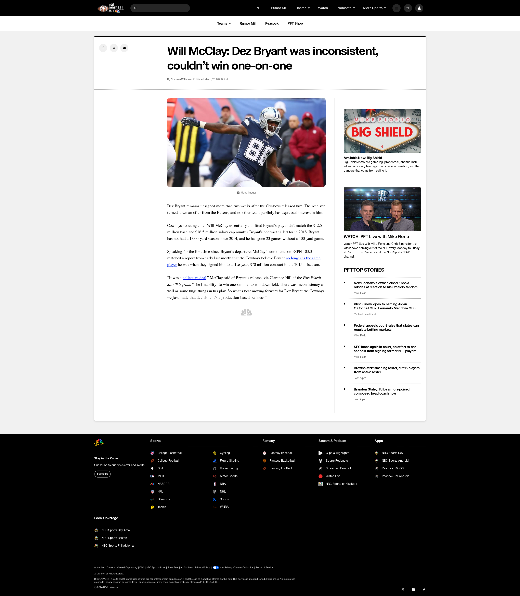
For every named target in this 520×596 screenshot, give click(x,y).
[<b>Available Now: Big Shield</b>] (382, 131)
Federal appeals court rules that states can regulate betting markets (386, 328)
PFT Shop (295, 24)
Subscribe (102, 473)
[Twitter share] (114, 48)
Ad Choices (186, 567)
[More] (396, 8)
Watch (323, 8)
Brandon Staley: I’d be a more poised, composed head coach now (382, 391)
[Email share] (124, 48)
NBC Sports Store (155, 567)
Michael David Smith (365, 314)
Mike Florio (360, 293)
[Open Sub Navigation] (309, 8)
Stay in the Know (106, 458)
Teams (222, 24)
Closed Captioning (127, 567)
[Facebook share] (103, 48)
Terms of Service (265, 567)
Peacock (272, 24)
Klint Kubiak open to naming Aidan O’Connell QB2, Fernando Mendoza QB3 (384, 306)
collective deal (194, 277)
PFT (259, 8)
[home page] (110, 8)
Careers (111, 567)
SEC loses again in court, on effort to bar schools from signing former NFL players (385, 349)
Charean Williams (181, 79)
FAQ (141, 567)
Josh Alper (360, 378)
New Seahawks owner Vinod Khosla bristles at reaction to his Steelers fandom (386, 285)
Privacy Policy (202, 567)
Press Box (173, 567)
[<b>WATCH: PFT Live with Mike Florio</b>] (382, 209)
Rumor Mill (279, 8)
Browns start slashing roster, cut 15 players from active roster (387, 370)
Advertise (99, 567)
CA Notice (248, 567)
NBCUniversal (116, 573)
